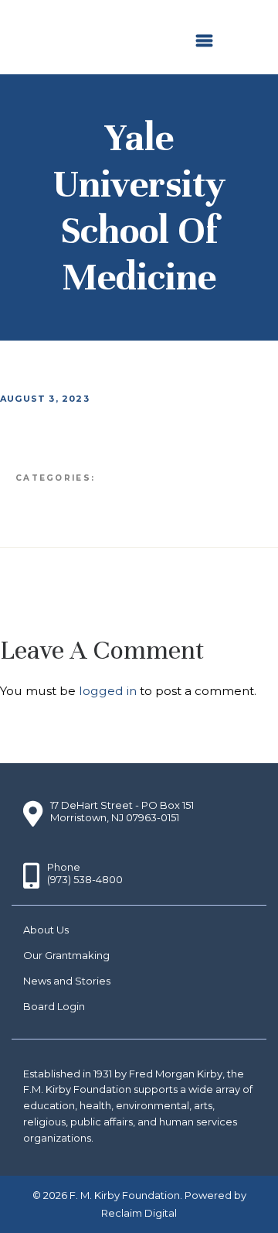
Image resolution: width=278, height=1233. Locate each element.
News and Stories (66, 980)
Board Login (54, 1006)
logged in (108, 690)
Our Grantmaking (66, 955)
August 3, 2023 (45, 398)
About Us (46, 929)
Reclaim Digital (139, 1213)
